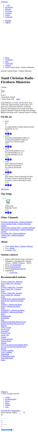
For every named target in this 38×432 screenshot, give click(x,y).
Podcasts (8, 9)
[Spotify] (11, 134)
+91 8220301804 (15, 265)
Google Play (13, 272)
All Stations (9, 7)
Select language (6, 412)
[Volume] (2, 428)
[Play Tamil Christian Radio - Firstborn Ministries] (2, 89)
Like (3, 91)
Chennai (8, 65)
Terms (7, 403)
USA (8, 5)
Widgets (7, 405)
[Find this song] (7, 131)
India (6, 62)
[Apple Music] (8, 134)
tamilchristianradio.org (18, 269)
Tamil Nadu (9, 63)
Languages (8, 17)
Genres (7, 15)
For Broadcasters (10, 399)
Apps (7, 407)
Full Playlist (5, 189)
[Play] (4, 424)
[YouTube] (6, 134)
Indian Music (14, 246)
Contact (7, 397)
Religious (29, 246)
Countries (8, 13)
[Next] (6, 424)
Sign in (8, 22)
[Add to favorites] (2, 426)
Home (7, 58)
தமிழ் (14, 250)
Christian (23, 246)
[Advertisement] (19, 40)
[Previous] (2, 424)
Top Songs (8, 11)
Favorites (8, 20)
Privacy (7, 401)
